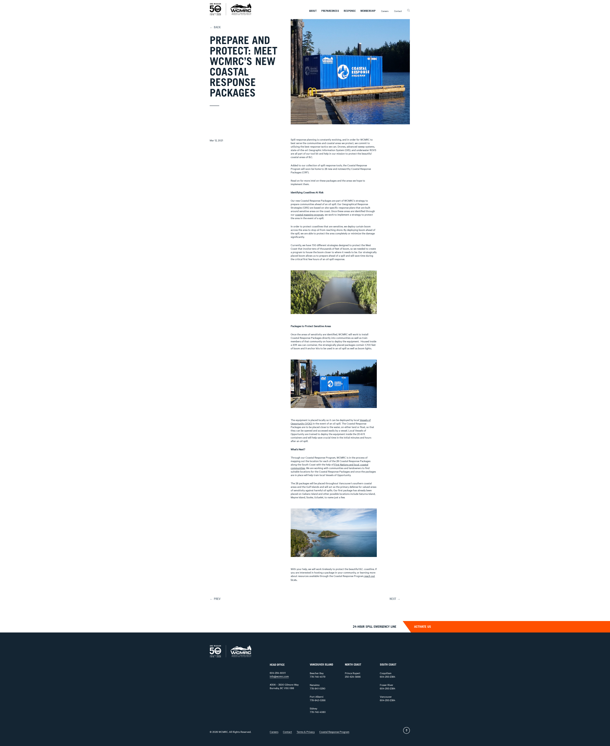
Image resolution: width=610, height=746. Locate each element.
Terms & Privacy (306, 731)
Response (350, 11)
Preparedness (330, 11)
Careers (385, 11)
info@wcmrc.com (279, 676)
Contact (398, 11)
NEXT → (395, 599)
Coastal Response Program (334, 731)
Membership (368, 11)
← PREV (215, 599)
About (313, 11)
